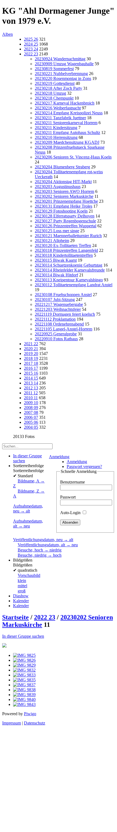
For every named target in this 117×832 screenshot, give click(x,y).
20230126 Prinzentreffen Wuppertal (65, 225)
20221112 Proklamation (55, 319)
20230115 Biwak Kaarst (56, 260)
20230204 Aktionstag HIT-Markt (63, 181)
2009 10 (31, 402)
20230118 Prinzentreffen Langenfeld (66, 250)
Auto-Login (71, 512)
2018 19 (31, 358)
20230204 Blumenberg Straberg (62, 167)
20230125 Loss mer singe (57, 230)
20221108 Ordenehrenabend (59, 324)
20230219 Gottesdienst (55, 83)
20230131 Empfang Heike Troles (63, 206)
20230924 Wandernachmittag (60, 58)
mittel (22, 585)
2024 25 (31, 44)
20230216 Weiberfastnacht (58, 108)
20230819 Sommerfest (54, 68)
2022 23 (31, 54)
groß (22, 591)
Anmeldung (59, 456)
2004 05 (31, 427)
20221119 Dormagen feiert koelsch (65, 314)
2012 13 (31, 388)
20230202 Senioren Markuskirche (64, 196)
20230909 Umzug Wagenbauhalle (64, 63)
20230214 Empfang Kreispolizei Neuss (69, 113)
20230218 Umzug (50, 93)
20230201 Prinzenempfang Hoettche (66, 201)
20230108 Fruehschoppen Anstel (63, 294)
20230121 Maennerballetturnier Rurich (68, 235)
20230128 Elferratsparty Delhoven (64, 216)
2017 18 (31, 363)
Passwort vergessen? (84, 466)
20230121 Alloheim (52, 240)
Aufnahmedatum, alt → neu (28, 523)
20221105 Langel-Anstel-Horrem (63, 329)
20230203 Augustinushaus (58, 186)
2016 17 (31, 368)
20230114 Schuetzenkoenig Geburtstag (68, 265)
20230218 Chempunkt (54, 98)
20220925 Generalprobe (56, 334)
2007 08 (31, 412)
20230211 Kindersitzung (56, 127)
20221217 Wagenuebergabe (59, 304)
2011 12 (31, 392)
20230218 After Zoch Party (58, 88)
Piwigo (30, 713)
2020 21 (31, 348)
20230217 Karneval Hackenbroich (64, 103)
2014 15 (31, 378)
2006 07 (31, 417)
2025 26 (31, 39)
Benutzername (72, 482)
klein (22, 580)
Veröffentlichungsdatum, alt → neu (48, 544)
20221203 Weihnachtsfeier (58, 309)
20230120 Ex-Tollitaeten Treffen (63, 245)
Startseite (15, 617)
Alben (7, 34)
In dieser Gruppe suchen (23, 636)
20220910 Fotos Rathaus (56, 338)
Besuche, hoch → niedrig (39, 550)
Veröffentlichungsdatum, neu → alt (43, 539)
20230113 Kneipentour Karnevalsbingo (69, 280)
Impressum (11, 723)
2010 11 (31, 397)
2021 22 (31, 343)
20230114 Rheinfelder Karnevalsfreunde (70, 270)
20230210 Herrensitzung (56, 137)
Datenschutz (34, 723)
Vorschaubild (29, 575)
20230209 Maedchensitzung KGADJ (67, 142)
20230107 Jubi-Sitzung (55, 299)
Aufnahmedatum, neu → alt (28, 508)
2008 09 (31, 407)
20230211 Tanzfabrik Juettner (60, 117)
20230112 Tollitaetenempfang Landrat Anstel (73, 284)
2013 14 (31, 383)
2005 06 (31, 422)
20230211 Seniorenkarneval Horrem (66, 122)
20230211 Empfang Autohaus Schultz (67, 132)
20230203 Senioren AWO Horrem (64, 191)
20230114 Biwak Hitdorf (56, 275)
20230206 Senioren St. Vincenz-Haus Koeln (73, 157)
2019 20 (31, 353)
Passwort (68, 497)
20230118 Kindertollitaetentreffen (64, 255)
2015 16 (31, 373)
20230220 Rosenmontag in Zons (63, 78)
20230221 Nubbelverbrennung (61, 73)
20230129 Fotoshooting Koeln (61, 211)
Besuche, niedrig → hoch (39, 555)
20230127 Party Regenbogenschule (65, 221)
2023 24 (31, 49)
